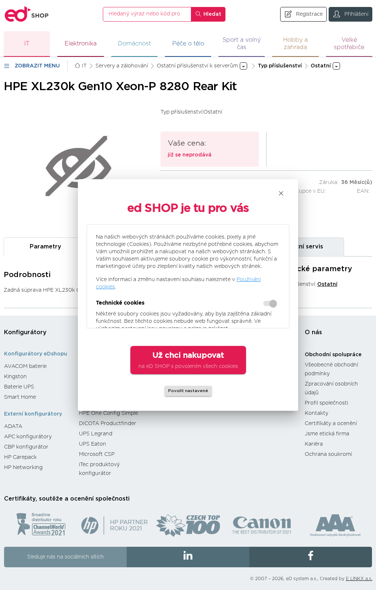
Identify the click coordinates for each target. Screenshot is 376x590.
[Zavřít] (281, 193)
